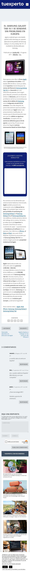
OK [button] (10, 567)
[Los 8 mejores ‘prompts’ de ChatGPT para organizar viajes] (15, 547)
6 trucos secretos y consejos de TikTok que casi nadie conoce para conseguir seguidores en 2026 (15, 536)
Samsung (21, 101)
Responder (24, 364)
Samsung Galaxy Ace (19, 216)
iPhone (22, 231)
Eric (11, 370)
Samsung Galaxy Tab (9, 311)
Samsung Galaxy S (9, 214)
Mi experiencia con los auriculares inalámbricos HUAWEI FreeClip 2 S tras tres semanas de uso (14, 475)
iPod (10, 233)
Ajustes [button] (5, 567)
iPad (4, 233)
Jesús (11, 387)
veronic (12, 353)
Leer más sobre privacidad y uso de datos (13, 569)
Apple (24, 79)
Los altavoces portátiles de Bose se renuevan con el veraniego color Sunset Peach (14, 496)
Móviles (15, 55)
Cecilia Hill (15, 52)
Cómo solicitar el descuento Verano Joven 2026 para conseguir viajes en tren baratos (14, 515)
